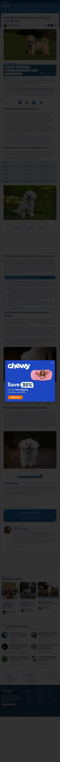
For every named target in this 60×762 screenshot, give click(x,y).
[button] (52, 362)
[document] (30, 381)
